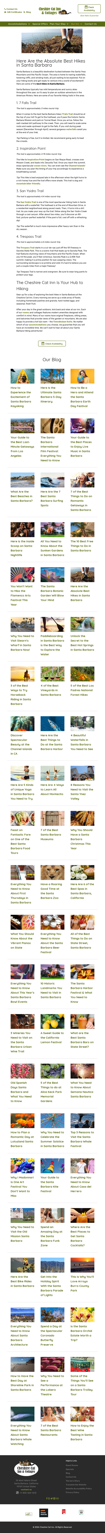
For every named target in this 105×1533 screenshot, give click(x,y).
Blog (68, 1473)
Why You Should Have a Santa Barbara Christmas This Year (81, 839)
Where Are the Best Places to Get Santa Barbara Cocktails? (80, 1236)
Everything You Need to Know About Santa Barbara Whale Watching (21, 1435)
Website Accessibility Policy (79, 1489)
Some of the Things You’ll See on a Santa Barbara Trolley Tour (82, 1385)
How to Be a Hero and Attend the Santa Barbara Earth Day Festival (82, 397)
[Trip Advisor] (80, 1511)
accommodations (38, 325)
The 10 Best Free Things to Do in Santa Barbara (82, 546)
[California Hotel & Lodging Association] (62, 1511)
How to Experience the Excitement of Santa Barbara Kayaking (21, 397)
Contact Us (71, 1477)
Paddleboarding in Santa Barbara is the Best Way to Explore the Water (52, 645)
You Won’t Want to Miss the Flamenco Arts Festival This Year (22, 595)
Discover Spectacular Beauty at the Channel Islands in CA (21, 744)
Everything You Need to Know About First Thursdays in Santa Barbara (21, 893)
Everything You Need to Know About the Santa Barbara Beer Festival (52, 943)
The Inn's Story (73, 1481)
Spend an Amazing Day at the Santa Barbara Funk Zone (51, 1236)
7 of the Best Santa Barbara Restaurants (51, 1430)
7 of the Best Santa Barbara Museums (51, 834)
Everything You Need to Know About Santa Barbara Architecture (21, 1335)
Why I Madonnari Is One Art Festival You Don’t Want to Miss (22, 1187)
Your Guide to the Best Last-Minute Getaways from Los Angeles (22, 447)
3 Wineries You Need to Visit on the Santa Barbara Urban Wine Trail (21, 1042)
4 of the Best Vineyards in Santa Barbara (51, 690)
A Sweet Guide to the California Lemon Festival (52, 1037)
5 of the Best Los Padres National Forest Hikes (82, 690)
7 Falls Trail (67, 114)
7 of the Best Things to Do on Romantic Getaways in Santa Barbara (81, 501)
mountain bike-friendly (28, 183)
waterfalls (71, 129)
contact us (26, 1489)
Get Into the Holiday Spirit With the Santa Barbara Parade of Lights (52, 1286)
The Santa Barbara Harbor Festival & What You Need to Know (82, 993)
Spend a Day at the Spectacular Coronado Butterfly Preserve (51, 1335)
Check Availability (89, 9)
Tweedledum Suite (62, 321)
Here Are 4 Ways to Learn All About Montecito (52, 789)
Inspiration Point (36, 159)
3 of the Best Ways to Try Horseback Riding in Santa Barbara (21, 695)
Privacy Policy (72, 1492)
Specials (70, 1469)
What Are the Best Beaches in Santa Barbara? (22, 496)
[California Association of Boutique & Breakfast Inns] (27, 1514)
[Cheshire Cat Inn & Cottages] (54, 10)
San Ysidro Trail (28, 202)
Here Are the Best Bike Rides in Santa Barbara (22, 1281)
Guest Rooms (72, 1465)
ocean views (40, 165)
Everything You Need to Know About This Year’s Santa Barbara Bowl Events (22, 993)
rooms (26, 312)
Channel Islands (77, 165)
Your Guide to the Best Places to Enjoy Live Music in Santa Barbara (81, 447)
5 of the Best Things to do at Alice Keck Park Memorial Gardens (51, 1092)
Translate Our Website (76, 1485)
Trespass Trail (27, 247)
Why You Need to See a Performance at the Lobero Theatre (52, 1385)
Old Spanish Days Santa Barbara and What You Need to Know (21, 1092)
